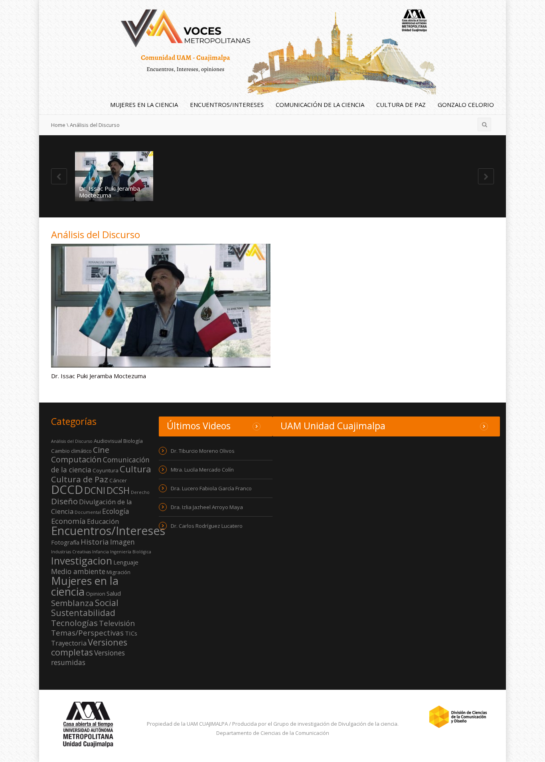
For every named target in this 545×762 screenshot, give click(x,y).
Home (58, 124)
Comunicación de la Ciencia (320, 105)
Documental (88, 512)
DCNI (94, 490)
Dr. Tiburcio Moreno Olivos (203, 450)
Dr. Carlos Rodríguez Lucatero (207, 525)
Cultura (135, 469)
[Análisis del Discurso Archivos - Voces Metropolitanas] (272, 46)
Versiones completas (89, 647)
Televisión (117, 623)
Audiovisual (108, 440)
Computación (76, 459)
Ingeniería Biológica (130, 552)
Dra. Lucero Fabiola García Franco (211, 488)
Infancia (100, 552)
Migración (118, 572)
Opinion (95, 593)
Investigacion (81, 560)
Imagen (122, 542)
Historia (95, 542)
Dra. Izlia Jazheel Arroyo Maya (207, 507)
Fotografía (65, 542)
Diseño (64, 501)
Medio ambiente (78, 571)
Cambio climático (71, 450)
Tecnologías (74, 622)
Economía (68, 521)
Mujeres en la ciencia (144, 105)
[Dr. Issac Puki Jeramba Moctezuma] (114, 176)
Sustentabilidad (83, 612)
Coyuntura (105, 470)
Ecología (115, 511)
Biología (133, 440)
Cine (101, 449)
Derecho (140, 492)
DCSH (118, 490)
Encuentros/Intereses (227, 105)
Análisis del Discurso (72, 441)
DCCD (67, 489)
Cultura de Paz (401, 105)
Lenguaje (125, 562)
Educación (103, 521)
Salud (114, 593)
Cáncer (118, 480)
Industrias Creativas (71, 552)
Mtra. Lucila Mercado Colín (202, 469)
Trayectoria (69, 643)
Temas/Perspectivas (87, 633)
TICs (131, 633)
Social (106, 602)
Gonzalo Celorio (466, 105)
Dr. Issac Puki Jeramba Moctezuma (109, 191)
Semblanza (72, 602)
